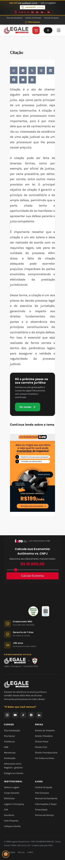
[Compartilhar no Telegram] (23, 70)
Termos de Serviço (44, 815)
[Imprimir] (32, 79)
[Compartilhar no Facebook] (14, 79)
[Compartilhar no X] (32, 70)
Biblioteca (9, 798)
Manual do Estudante (46, 798)
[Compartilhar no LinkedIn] (50, 70)
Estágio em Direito (13, 773)
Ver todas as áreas (44, 758)
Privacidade (41, 809)
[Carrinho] (36, 30)
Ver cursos (25, 407)
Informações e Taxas (45, 804)
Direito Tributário (44, 736)
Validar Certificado (33, 18)
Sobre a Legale (11, 787)
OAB (6, 747)
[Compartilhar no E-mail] (23, 79)
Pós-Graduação (12, 730)
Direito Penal (41, 741)
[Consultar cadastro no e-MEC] (45, 611)
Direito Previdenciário (46, 752)
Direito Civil (41, 747)
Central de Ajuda (51, 18)
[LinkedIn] (39, 715)
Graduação (10, 758)
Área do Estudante (14, 18)
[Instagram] (7, 715)
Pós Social (9, 736)
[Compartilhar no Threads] (41, 70)
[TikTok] (23, 715)
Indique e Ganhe (12, 826)
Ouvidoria (9, 815)
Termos (21, 852)
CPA (6, 809)
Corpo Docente (11, 792)
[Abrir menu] (58, 30)
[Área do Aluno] (48, 30)
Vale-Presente (11, 820)
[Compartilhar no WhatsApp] (14, 70)
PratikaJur (9, 741)
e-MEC (30, 852)
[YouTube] (15, 715)
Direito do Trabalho (45, 730)
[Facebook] (31, 715)
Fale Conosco (34, 22)
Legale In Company (14, 804)
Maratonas (10, 752)
